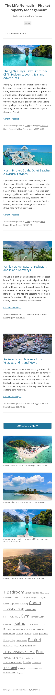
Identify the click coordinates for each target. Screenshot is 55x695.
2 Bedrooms (32, 592)
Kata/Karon (8, 624)
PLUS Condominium (25, 645)
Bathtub (6, 604)
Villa (40, 668)
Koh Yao (42, 624)
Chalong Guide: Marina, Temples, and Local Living (24, 578)
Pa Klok (19, 129)
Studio (27, 662)
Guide (27, 125)
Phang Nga (27, 129)
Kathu (19, 623)
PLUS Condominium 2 (19, 652)
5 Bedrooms (18, 597)
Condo (35, 602)
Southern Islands (12, 662)
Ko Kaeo (44, 125)
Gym (25, 616)
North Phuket (9, 129)
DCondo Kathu (30, 610)
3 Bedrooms (44, 593)
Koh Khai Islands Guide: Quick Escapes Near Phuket (25, 465)
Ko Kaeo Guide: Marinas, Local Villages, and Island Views (23, 360)
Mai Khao (16, 629)
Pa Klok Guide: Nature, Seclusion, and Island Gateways (25, 268)
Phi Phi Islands (21, 641)
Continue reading (12, 118)
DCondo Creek (13, 609)
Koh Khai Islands (32, 624)
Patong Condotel (40, 633)
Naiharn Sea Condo (37, 629)
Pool (40, 651)
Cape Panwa (14, 604)
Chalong (24, 603)
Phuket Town (8, 646)
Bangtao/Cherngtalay (38, 597)
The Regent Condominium (28, 668)
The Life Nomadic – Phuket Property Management (27, 7)
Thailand (10, 667)
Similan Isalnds (27, 658)
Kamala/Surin (37, 616)
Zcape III (20, 673)
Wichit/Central (9, 672)
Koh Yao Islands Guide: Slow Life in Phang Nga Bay (25, 502)
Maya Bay (24, 629)
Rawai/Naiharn (12, 657)
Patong (28, 633)
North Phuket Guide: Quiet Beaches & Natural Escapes (27, 172)
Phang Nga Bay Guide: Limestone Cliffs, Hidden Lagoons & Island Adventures (25, 74)
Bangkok (27, 597)
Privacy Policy (8, 690)
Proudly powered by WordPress (27, 690)
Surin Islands (36, 663)
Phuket (34, 639)
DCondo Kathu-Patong (11, 617)
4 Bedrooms (7, 597)
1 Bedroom (13, 592)
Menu (27, 23)
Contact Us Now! (27, 426)
